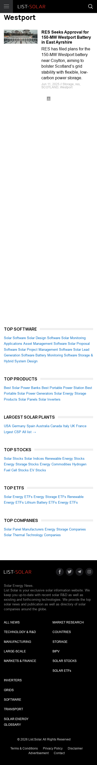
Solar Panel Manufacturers (24, 529)
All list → (29, 432)
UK (72, 426)
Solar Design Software (43, 338)
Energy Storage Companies (65, 529)
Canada (56, 426)
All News (12, 622)
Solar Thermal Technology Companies (32, 535)
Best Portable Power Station (63, 388)
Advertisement (38, 753)
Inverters (13, 680)
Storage (60, 642)
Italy (66, 426)
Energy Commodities (55, 464)
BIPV (56, 651)
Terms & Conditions (24, 748)
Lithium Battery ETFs (41, 502)
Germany (19, 426)
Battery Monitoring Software (56, 355)
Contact (59, 753)
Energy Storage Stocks (21, 464)
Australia (42, 426)
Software (12, 699)
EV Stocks (38, 470)
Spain (31, 426)
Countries (62, 632)
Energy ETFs (68, 502)
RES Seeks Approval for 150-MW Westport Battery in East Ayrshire (66, 37)
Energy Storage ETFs (50, 497)
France (81, 426)
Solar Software (15, 338)
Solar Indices (34, 458)
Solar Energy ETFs (18, 497)
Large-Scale (15, 651)
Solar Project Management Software (45, 350)
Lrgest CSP (12, 432)
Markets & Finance (20, 661)
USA (7, 426)
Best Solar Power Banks (22, 388)
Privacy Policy (53, 748)
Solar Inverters (50, 399)
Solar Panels (28, 399)
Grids (9, 690)
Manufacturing (17, 642)
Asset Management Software (45, 344)
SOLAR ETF (62, 671)
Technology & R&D (20, 632)
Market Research (68, 622)
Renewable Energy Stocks (65, 458)
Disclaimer (75, 748)
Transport (13, 709)
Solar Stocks (13, 458)
